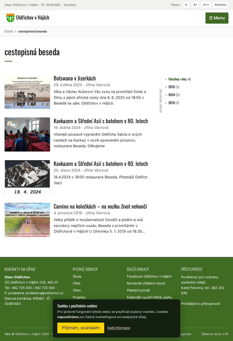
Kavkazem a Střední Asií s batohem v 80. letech (101, 121)
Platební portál (138, 290)
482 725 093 (22, 288)
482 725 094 (45, 288)
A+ (195, 4)
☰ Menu (217, 17)
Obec (77, 290)
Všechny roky (179, 79)
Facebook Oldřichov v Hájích (149, 276)
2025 (173, 86)
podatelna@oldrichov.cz (44, 293)
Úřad (76, 283)
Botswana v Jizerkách (75, 78)
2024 (173, 94)
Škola (77, 276)
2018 (173, 102)
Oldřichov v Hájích (28, 334)
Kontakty (70, 5)
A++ (206, 4)
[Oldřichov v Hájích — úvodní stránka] (27, 18)
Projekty (79, 297)
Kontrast (220, 4)
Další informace (118, 328)
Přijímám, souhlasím (81, 327)
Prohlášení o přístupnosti (200, 304)
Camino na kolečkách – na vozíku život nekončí (100, 206)
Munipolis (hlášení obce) (146, 283)
